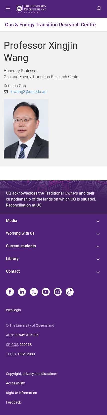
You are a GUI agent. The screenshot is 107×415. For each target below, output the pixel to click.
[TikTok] (70, 292)
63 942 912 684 (26, 335)
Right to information (21, 393)
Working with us (20, 233)
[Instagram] (58, 292)
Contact (13, 271)
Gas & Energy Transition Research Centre (50, 25)
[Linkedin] (22, 292)
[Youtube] (46, 292)
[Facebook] (10, 292)
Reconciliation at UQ (24, 205)
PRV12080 (26, 354)
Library (12, 258)
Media (11, 220)
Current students (21, 246)
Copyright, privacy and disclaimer (31, 374)
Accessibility (15, 383)
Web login (13, 310)
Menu (8, 9)
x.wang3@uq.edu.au (28, 91)
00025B (26, 345)
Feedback (13, 402)
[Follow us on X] (34, 292)
